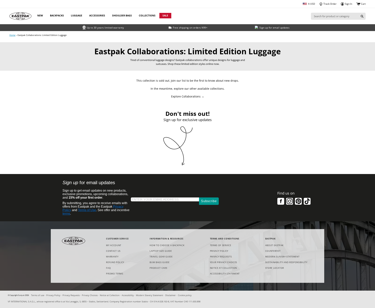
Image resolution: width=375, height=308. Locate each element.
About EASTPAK (274, 245)
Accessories (97, 15)
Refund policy (115, 262)
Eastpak (21, 295)
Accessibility (128, 295)
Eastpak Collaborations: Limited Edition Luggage (42, 35)
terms (66, 213)
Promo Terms (114, 273)
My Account (113, 245)
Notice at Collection (223, 268)
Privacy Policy (219, 250)
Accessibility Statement (225, 273)
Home (12, 35)
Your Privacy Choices (223, 262)
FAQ (108, 267)
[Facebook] (280, 201)
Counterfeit (273, 250)
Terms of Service (220, 245)
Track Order (330, 3)
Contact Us (113, 250)
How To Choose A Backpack (167, 245)
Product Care (158, 267)
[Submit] (362, 16)
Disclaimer (170, 295)
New (40, 15)
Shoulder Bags (122, 15)
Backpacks (57, 15)
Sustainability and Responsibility (286, 262)
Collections (147, 15)
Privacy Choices (90, 295)
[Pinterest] (298, 201)
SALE (165, 15)
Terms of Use (87, 210)
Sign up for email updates (274, 27)
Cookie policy (185, 295)
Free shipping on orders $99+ (190, 27)
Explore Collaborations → (187, 96)
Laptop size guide (161, 250)
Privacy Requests (221, 256)
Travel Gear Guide (161, 256)
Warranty (112, 256)
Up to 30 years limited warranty (105, 27)
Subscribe (209, 201)
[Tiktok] (307, 201)
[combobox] (335, 16)
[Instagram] (289, 201)
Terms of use (37, 295)
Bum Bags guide (159, 262)
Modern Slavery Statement (282, 256)
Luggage (76, 15)
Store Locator (274, 267)
